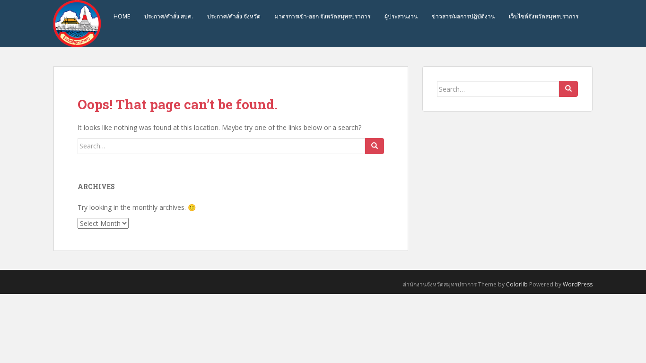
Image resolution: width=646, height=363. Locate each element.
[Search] (374, 146)
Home (121, 16)
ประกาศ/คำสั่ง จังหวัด (234, 16)
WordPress (578, 284)
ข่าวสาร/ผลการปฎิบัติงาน (463, 16)
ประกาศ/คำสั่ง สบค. (168, 16)
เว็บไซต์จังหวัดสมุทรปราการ (543, 16)
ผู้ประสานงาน (401, 16)
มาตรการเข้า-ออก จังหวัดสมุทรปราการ (322, 16)
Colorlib (517, 284)
